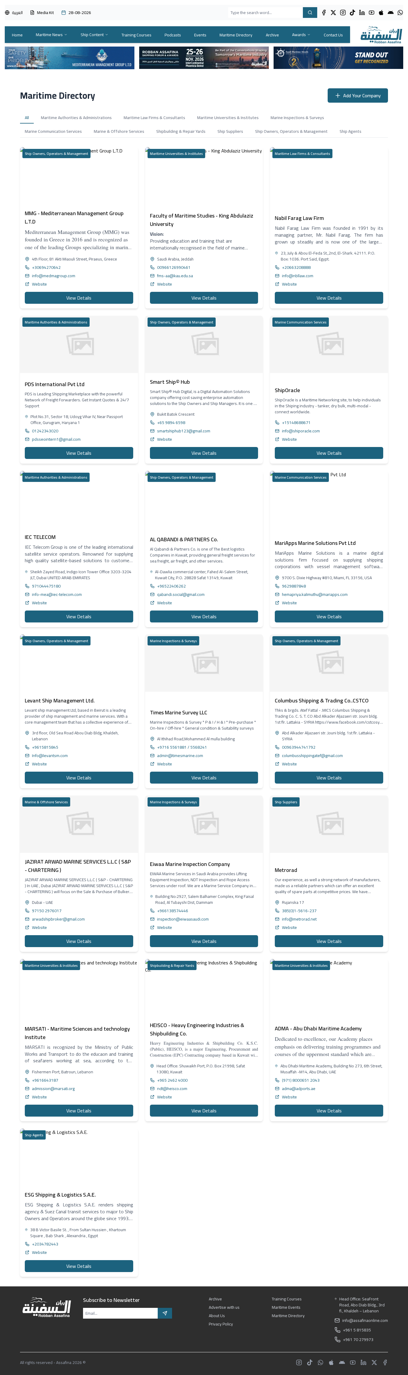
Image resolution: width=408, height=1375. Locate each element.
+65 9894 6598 (171, 423)
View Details (78, 297)
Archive (272, 35)
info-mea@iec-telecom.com (57, 594)
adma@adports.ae (298, 1089)
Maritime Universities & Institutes (228, 117)
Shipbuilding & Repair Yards (180, 131)
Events (200, 35)
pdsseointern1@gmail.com (56, 439)
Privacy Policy (221, 1324)
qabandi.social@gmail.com (181, 594)
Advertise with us (224, 1307)
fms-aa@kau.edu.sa (175, 276)
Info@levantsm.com (50, 756)
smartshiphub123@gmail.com (183, 431)
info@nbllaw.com (297, 276)
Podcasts (173, 35)
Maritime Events (286, 1307)
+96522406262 (171, 586)
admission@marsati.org (53, 1089)
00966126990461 (174, 267)
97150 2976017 (47, 911)
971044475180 (46, 586)
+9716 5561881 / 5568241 (182, 747)
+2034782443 (45, 1244)
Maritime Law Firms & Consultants (154, 117)
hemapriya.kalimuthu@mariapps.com (315, 594)
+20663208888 (296, 267)
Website (39, 284)
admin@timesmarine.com (180, 756)
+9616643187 (45, 1080)
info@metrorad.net (299, 919)
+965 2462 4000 (172, 1080)
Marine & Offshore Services (119, 131)
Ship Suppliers (230, 131)
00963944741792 (298, 747)
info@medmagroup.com (53, 276)
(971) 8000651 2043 (301, 1080)
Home (17, 35)
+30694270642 (46, 267)
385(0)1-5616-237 (299, 911)
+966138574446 (172, 911)
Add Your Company (362, 95)
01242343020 (45, 431)
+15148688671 (296, 423)
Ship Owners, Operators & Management (291, 131)
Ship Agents (350, 131)
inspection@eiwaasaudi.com (183, 919)
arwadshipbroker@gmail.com (58, 919)
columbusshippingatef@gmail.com (312, 756)
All (27, 117)
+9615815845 (45, 747)
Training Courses (136, 35)
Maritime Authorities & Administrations (76, 117)
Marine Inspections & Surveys (297, 117)
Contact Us (333, 35)
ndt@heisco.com (172, 1089)
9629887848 (294, 586)
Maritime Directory (236, 35)
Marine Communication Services (53, 131)
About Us (217, 1315)
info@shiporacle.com (301, 431)
